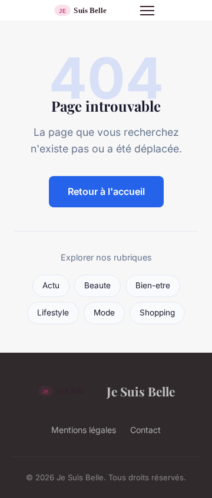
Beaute (97, 285)
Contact (145, 430)
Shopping (157, 312)
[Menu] (147, 10)
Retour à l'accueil (106, 191)
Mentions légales (83, 430)
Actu (50, 285)
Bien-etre (152, 285)
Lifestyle (53, 312)
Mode (104, 312)
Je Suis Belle (141, 391)
